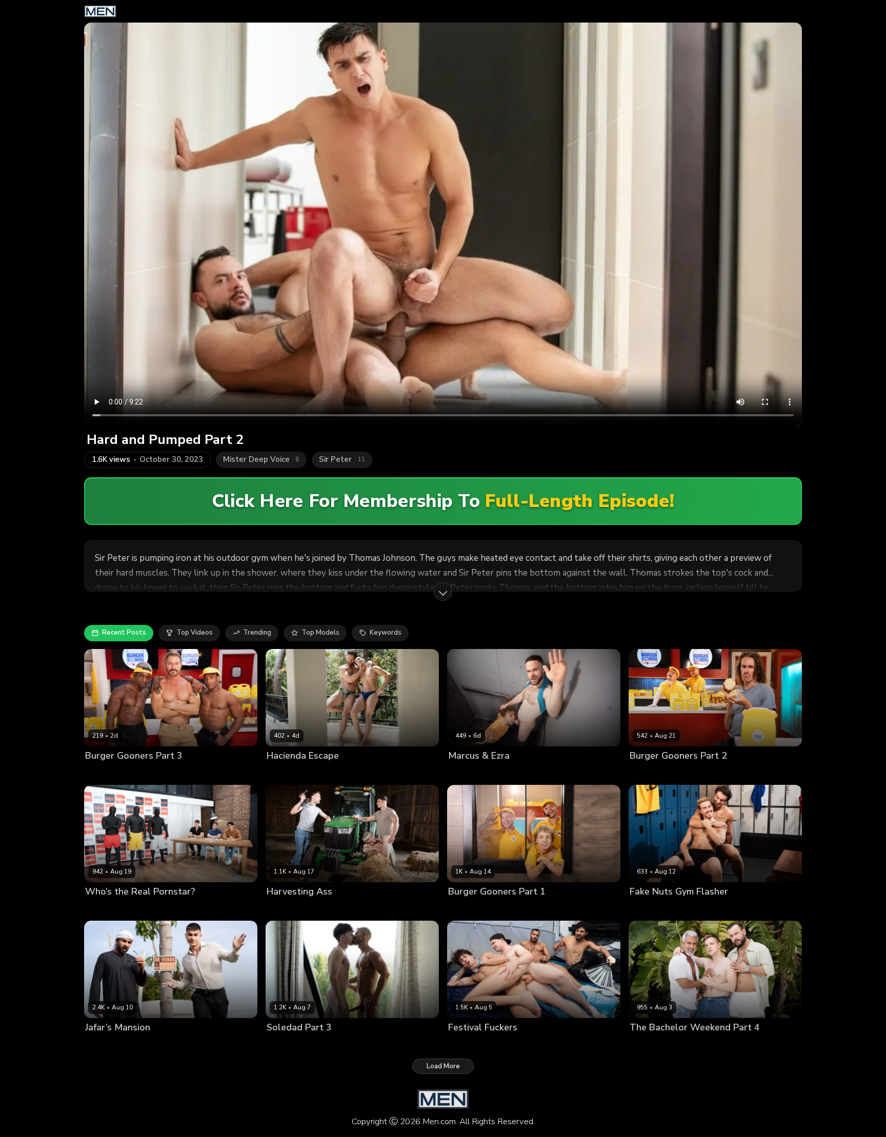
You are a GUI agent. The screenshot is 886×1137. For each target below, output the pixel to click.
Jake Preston (324, 1045)
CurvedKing (285, 773)
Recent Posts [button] (124, 632)
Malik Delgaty (319, 909)
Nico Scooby (675, 773)
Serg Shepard (709, 1045)
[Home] (100, 11)
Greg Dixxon (147, 773)
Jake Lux (280, 909)
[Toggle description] (443, 591)
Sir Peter (750, 1045)
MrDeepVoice (126, 1045)
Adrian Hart (104, 773)
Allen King (283, 1045)
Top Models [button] (320, 632)
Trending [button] (257, 632)
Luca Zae (322, 773)
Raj (547, 1045)
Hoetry (640, 773)
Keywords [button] (385, 632)
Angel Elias (466, 1045)
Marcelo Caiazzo (656, 1045)
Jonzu (179, 773)
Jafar (92, 1045)
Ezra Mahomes (472, 773)
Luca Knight (104, 909)
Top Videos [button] (194, 632)
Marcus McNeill (524, 773)
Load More (443, 1066)
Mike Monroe (650, 909)
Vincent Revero (517, 909)
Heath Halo (145, 909)
